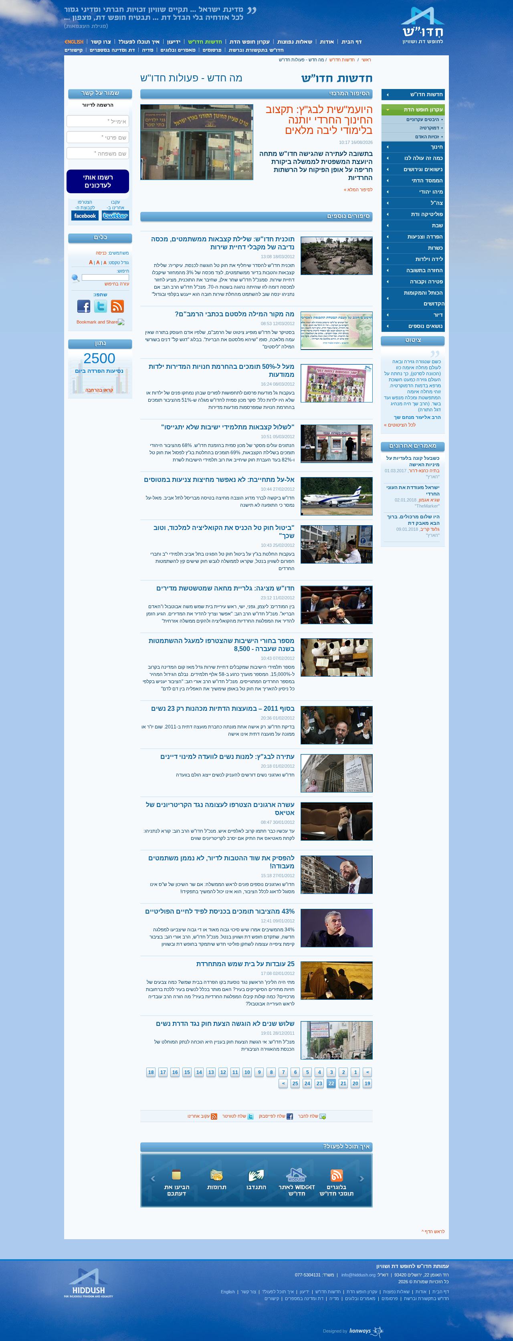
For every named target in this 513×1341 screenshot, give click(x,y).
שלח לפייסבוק (273, 1116)
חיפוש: (123, 271)
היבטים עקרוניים (422, 119)
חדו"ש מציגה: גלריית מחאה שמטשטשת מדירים (225, 588)
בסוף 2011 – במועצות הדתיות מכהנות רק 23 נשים (223, 708)
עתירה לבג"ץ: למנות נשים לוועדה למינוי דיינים (227, 756)
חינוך (437, 147)
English (75, 41)
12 (223, 1072)
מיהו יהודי (431, 192)
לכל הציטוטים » (400, 425)
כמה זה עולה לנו (423, 158)
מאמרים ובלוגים (178, 49)
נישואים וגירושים (423, 169)
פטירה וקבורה (426, 282)
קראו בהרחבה (99, 390)
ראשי (366, 59)
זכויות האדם (427, 136)
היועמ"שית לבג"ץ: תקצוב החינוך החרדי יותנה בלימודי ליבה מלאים (319, 119)
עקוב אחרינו (199, 1116)
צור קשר (100, 41)
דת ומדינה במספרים (112, 49)
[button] (98, 181)
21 (343, 1083)
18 (151, 1072)
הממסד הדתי (427, 181)
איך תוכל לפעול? (138, 41)
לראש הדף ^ (433, 1231)
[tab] (413, 94)
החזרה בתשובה (424, 270)
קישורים (75, 49)
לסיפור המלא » (358, 189)
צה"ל (437, 203)
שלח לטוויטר (234, 1116)
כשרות (435, 248)
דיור (438, 315)
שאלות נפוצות (294, 41)
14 (199, 1072)
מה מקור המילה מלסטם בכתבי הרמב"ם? (235, 314)
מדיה (147, 49)
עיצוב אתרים (354, 1332)
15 (187, 1072)
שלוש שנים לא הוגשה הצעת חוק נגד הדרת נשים (225, 1023)
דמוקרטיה (429, 127)
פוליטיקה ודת (427, 214)
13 (211, 1072)
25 (295, 1083)
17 (163, 1072)
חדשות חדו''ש (204, 41)
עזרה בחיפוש (117, 283)
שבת (437, 225)
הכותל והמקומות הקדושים (424, 298)
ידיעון (173, 41)
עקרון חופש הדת (249, 41)
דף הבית (351, 41)
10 (247, 1072)
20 (355, 1083)
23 (319, 1083)
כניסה (101, 253)
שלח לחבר (308, 1116)
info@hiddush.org (358, 1274)
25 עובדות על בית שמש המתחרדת (245, 964)
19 (367, 1083)
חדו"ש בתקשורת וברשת (256, 49)
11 (235, 1072)
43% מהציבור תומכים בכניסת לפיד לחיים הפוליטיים (220, 911)
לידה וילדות (429, 259)
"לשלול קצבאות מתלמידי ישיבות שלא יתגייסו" (228, 427)
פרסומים (212, 49)
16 (175, 1072)
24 (307, 1083)
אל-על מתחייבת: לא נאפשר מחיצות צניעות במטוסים (219, 479)
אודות (326, 41)
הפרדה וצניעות (425, 237)
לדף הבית (423, 25)
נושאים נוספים (425, 326)
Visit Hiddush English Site (89, 1283)
